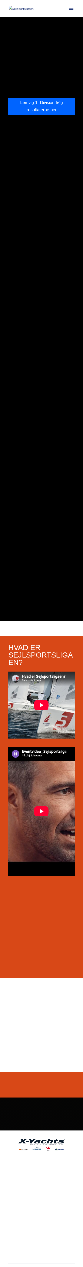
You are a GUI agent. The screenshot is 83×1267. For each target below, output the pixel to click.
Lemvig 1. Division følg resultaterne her (41, 106)
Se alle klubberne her (41, 1020)
